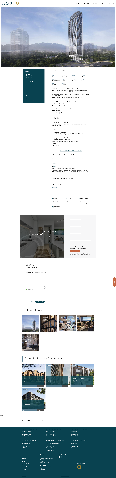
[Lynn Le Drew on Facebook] (59, 456)
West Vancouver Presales (26, 435)
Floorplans (27, 100)
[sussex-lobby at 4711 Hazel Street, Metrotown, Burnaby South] (30, 342)
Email (72, 225)
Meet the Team (25, 463)
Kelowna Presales (74, 443)
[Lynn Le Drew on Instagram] (62, 456)
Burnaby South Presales (50, 434)
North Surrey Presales (50, 442)
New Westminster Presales (51, 435)
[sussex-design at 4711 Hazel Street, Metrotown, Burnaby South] (48, 323)
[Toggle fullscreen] (2, 415)
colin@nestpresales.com (44, 462)
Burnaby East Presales (50, 431)
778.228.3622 (42, 461)
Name (72, 218)
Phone (72, 231)
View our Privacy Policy (24, 476)
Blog (23, 468)
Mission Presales (74, 431)
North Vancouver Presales (26, 434)
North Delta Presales (50, 446)
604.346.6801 (42, 469)
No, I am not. (72, 248)
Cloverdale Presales (50, 450)
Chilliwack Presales (74, 434)
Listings (95, 3)
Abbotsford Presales (75, 435)
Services (24, 464)
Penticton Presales (74, 445)
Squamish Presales (74, 442)
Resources (24, 466)
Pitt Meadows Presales (26, 446)
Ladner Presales (49, 449)
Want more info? (114, 281)
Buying (101, 3)
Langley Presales (74, 432)
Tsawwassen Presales (50, 447)
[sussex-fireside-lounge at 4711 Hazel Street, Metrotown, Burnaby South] (85, 323)
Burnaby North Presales (50, 432)
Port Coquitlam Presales (26, 445)
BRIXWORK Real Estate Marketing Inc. (65, 476)
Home (23, 456)
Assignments (87, 3)
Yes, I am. (77, 248)
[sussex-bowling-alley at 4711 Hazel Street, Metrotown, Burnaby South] (67, 323)
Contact (109, 3)
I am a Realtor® (83, 248)
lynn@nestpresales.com (44, 470)
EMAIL (54, 163)
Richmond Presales (25, 437)
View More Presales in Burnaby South (71, 150)
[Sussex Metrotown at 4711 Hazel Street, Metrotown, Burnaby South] (30, 323)
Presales (24, 458)
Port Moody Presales (26, 443)
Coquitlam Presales (25, 442)
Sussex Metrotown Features (55, 188)
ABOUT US (54, 173)
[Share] (1, 415)
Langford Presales (74, 446)
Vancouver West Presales (26, 431)
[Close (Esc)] (0, 415)
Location (34, 100)
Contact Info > (31, 242)
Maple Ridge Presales (26, 447)
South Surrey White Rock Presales (52, 443)
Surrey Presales (49, 445)
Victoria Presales (74, 447)
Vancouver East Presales (26, 432)
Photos (31, 100)
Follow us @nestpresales (26, 422)
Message (72, 238)
